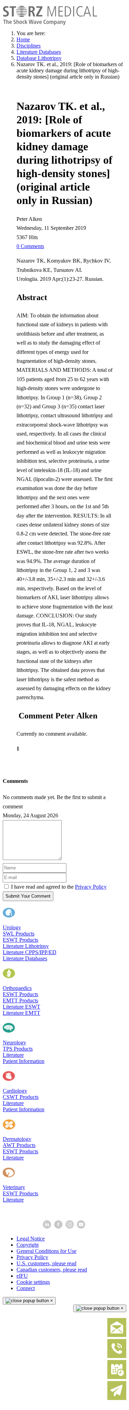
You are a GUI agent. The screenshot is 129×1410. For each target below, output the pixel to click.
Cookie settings (33, 1282)
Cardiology (15, 1091)
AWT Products (19, 1145)
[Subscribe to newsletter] (116, 1398)
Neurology (14, 1042)
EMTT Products (20, 1000)
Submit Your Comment (28, 896)
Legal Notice (31, 1239)
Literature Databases (25, 958)
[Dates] (116, 1377)
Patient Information (23, 1061)
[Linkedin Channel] (48, 1227)
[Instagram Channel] (70, 1227)
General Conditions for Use (46, 1251)
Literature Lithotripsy (26, 946)
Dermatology (17, 1139)
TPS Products (18, 1049)
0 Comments (30, 246)
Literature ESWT (21, 1007)
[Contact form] (116, 1335)
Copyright (28, 1245)
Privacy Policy (91, 887)
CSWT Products (21, 1097)
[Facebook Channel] (59, 1227)
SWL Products (18, 934)
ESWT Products (20, 940)
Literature (13, 1055)
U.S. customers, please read (46, 1263)
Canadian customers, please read (52, 1270)
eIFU (22, 1276)
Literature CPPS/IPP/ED (29, 952)
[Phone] (116, 1356)
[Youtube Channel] (82, 1227)
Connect (26, 1288)
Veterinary (14, 1187)
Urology (12, 927)
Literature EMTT (21, 1013)
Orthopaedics (17, 988)
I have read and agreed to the (59, 887)
